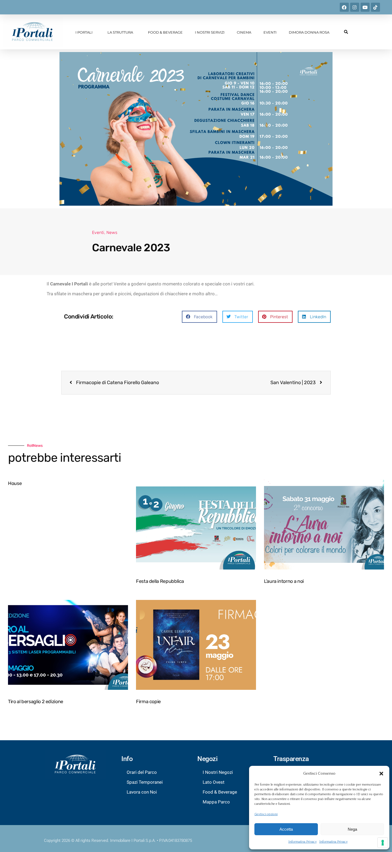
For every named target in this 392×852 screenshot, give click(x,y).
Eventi (270, 32)
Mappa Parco (216, 802)
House (15, 483)
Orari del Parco (142, 772)
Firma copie (148, 701)
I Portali (84, 32)
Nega (352, 829)
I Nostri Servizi (210, 32)
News (111, 232)
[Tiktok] (375, 7)
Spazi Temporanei (145, 782)
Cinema (244, 32)
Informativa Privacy (302, 841)
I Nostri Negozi (218, 772)
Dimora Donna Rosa (309, 32)
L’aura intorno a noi (284, 581)
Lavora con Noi (142, 792)
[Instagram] (354, 7)
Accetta (286, 829)
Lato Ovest (214, 782)
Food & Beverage (165, 32)
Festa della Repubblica (160, 581)
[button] (381, 773)
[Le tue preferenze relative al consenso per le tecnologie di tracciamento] (383, 843)
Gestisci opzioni (266, 814)
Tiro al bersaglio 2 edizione (35, 701)
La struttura (120, 32)
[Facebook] (344, 7)
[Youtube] (365, 7)
